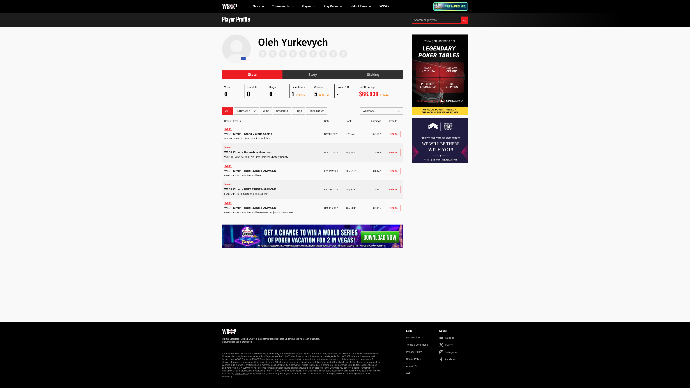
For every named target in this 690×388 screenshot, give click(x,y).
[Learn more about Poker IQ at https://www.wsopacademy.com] (348, 87)
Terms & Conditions (417, 344)
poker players (241, 373)
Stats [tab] (252, 74)
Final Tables (316, 111)
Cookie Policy (413, 359)
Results (393, 134)
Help (408, 373)
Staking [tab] (373, 74)
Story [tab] (312, 74)
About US (411, 366)
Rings (298, 111)
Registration (413, 337)
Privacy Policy (414, 351)
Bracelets (282, 111)
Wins (266, 111)
